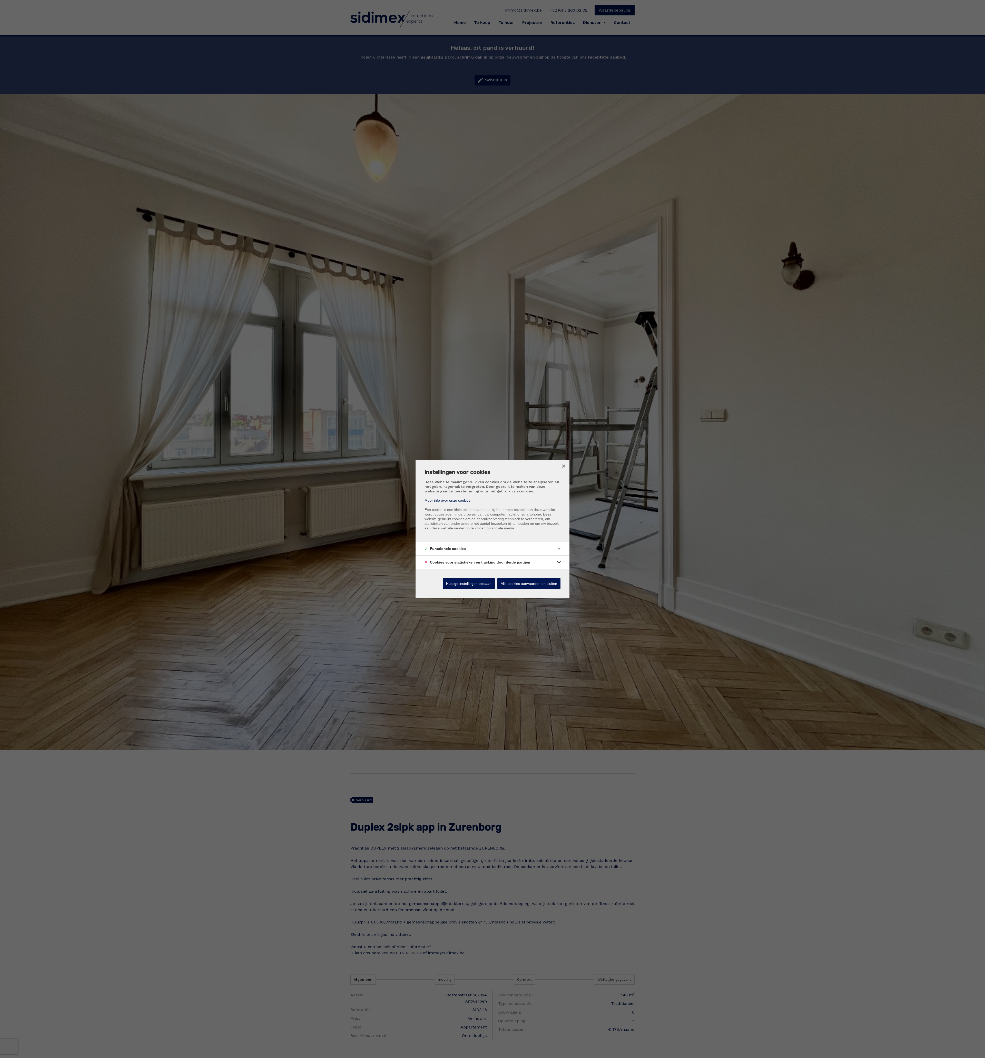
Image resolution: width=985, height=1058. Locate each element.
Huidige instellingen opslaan (468, 584)
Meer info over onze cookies (447, 500)
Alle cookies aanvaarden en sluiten (529, 584)
